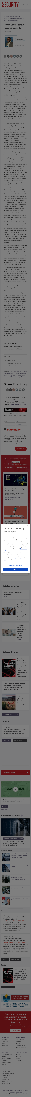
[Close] (28, 525)
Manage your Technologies (15, 565)
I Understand (16, 569)
